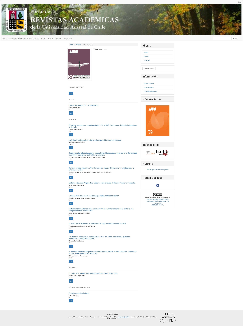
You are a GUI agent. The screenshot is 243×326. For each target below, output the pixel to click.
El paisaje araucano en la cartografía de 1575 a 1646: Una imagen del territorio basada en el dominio (103, 126)
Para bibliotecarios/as (150, 91)
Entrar (239, 2)
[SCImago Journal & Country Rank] (157, 169)
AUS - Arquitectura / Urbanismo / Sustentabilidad (20, 38)
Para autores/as (148, 87)
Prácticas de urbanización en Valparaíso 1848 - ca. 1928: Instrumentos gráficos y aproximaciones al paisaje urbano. (99, 237)
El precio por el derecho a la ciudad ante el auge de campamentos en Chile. (97, 223)
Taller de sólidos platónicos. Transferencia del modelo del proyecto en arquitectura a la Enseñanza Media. (101, 169)
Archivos (50, 38)
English (146, 52)
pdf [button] (71, 93)
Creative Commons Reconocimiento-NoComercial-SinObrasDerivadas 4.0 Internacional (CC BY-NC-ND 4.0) (157, 202)
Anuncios (58, 38)
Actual (43, 38)
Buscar (235, 38)
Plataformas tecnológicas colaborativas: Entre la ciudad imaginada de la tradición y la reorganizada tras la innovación (101, 209)
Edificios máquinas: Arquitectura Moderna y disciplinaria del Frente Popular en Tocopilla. (102, 182)
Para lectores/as (149, 83)
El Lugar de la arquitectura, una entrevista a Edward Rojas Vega (93, 273)
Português (147, 60)
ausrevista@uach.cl (123, 317)
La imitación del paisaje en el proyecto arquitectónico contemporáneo (95, 140)
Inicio (71, 44)
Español (146, 56)
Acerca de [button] (67, 38)
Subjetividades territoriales (79, 293)
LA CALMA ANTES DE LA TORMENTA (84, 105)
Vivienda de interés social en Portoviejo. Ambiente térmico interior (94, 195)
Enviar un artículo (149, 69)
